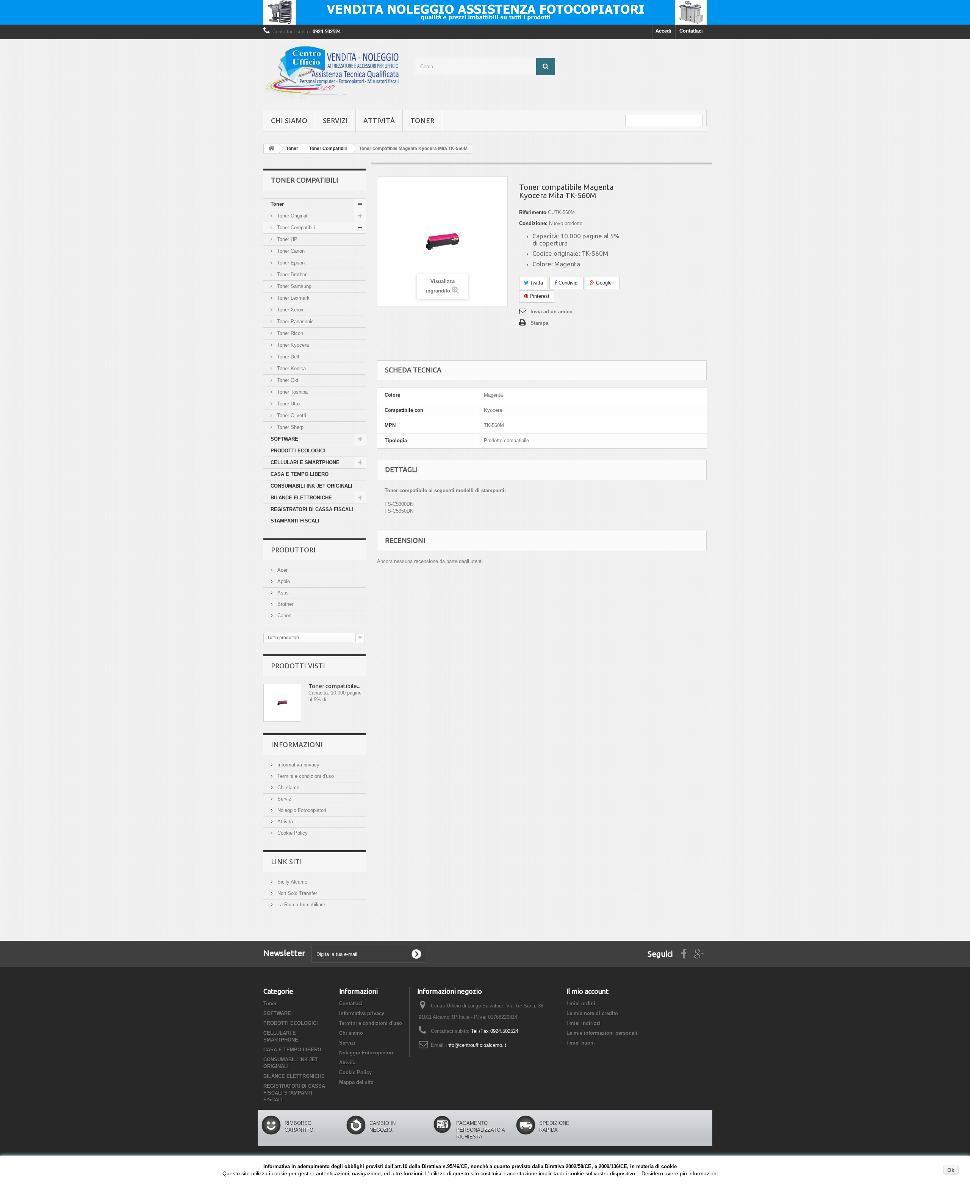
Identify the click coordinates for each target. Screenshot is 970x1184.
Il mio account (587, 991)
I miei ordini (580, 1003)
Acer (282, 570)
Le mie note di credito (592, 1013)
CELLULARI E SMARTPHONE (305, 462)
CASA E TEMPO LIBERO (300, 474)
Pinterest (538, 296)
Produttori (293, 549)
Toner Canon (290, 251)
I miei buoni (580, 1043)
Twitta (536, 283)
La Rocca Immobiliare (300, 904)
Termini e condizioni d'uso (305, 776)
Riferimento (532, 212)
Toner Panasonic (294, 321)
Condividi (568, 283)
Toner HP (286, 239)
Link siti (286, 861)
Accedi (663, 31)
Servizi (335, 120)
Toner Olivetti (290, 415)
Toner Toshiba (291, 392)
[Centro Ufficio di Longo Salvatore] (333, 72)
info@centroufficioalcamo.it (476, 1045)
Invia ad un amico (551, 311)
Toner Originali (291, 216)
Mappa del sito (356, 1082)
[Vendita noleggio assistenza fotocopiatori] (485, 12)
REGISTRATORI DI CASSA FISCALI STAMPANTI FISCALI (312, 515)
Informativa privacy (297, 765)
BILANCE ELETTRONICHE (301, 498)
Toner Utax (288, 404)
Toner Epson (290, 263)
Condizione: (533, 223)
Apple (283, 581)
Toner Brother (291, 274)
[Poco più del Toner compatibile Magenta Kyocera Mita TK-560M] (282, 703)
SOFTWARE (284, 439)
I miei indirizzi (583, 1023)
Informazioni (297, 744)
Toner (422, 120)
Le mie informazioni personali (601, 1033)
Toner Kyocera (292, 345)
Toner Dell (287, 357)
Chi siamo (289, 120)
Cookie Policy (292, 833)
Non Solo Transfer (296, 893)
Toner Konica (290, 368)
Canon (283, 615)
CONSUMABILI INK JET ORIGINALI (311, 486)
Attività (379, 120)
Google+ (605, 283)
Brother (284, 604)
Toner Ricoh (289, 333)
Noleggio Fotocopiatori (301, 810)
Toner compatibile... (334, 686)
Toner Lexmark (292, 298)
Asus (282, 593)
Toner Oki (286, 380)
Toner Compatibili (295, 227)
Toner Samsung (293, 286)
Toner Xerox (289, 310)
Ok (950, 1170)
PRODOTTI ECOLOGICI (298, 451)
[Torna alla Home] (271, 148)
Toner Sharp (289, 427)
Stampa (539, 323)
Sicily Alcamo (291, 882)
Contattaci (691, 31)
